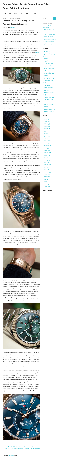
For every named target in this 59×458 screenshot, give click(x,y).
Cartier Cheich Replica (48, 63)
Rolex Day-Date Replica (49, 97)
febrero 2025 (47, 121)
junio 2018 (46, 167)
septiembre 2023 (47, 145)
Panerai (27, 13)
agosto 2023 (47, 147)
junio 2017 (46, 181)
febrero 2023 (47, 150)
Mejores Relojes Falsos (49, 73)
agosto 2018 (47, 166)
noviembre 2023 (47, 142)
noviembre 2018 (47, 164)
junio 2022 (46, 159)
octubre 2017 (47, 174)
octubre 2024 (47, 125)
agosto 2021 (47, 161)
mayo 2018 (46, 169)
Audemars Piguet (47, 53)
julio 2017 (46, 179)
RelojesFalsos (11, 455)
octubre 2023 (47, 143)
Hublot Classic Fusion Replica (50, 68)
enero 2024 (46, 138)
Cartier (21, 13)
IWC (45, 70)
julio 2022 (46, 157)
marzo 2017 (46, 185)
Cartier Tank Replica (48, 65)
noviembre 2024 (47, 123)
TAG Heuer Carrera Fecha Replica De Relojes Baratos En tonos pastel (49, 31)
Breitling (15, 13)
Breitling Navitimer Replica (49, 60)
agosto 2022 (47, 155)
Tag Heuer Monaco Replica (49, 111)
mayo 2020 (46, 162)
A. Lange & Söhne (47, 51)
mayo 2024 (46, 131)
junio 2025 (46, 118)
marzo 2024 (46, 135)
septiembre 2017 (47, 176)
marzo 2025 (46, 119)
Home (5, 13)
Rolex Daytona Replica (49, 99)
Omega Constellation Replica (50, 79)
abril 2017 (46, 183)
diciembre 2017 (47, 171)
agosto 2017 (47, 178)
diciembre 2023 (47, 140)
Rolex (10, 13)
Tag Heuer (33, 13)
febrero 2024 (47, 137)
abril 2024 (46, 133)
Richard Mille (46, 91)
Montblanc (46, 75)
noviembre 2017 (47, 173)
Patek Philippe (47, 85)
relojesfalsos (12, 27)
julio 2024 (46, 130)
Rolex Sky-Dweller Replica (16, 18)
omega (45, 77)
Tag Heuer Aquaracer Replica (50, 108)
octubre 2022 (47, 154)
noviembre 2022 (47, 152)
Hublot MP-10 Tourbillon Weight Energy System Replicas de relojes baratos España (22, 448)
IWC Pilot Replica (47, 72)
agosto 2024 (47, 128)
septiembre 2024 (47, 126)
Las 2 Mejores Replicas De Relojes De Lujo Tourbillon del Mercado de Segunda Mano (49, 36)
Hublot (45, 67)
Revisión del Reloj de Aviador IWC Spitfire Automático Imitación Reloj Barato (19, 447)
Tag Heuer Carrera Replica (49, 109)
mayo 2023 (46, 149)
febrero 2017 (47, 186)
